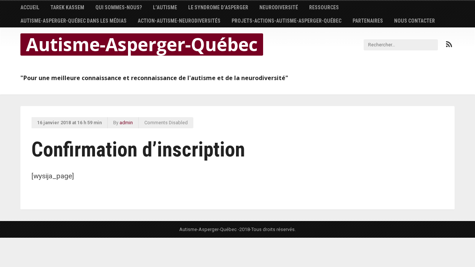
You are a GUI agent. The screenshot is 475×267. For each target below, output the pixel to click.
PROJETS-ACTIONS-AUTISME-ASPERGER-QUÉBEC (286, 21)
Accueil (29, 7)
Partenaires (368, 21)
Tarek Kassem (67, 7)
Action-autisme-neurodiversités (179, 21)
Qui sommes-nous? (118, 7)
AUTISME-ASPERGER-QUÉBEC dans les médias (73, 21)
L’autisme (165, 7)
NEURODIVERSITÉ (278, 7)
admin (126, 122)
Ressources (324, 7)
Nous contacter (414, 21)
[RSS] (449, 44)
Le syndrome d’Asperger (218, 7)
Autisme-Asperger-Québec (142, 44)
